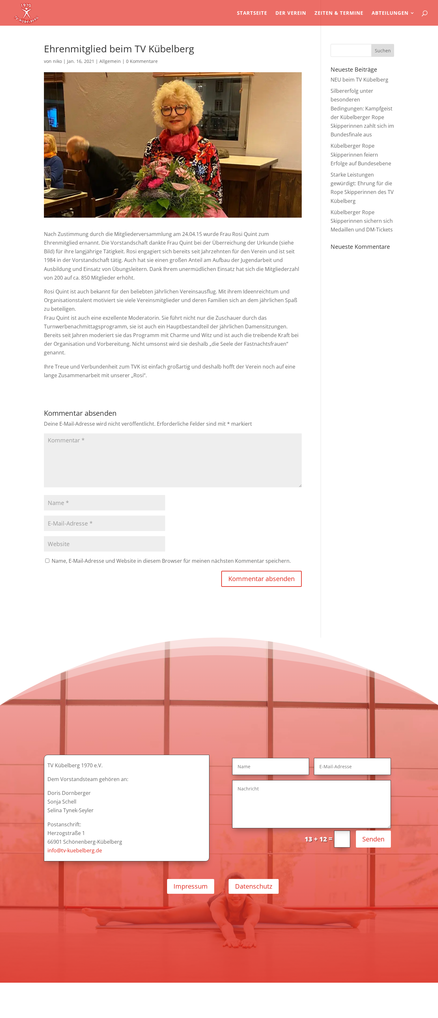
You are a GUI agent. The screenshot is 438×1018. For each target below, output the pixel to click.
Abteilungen (390, 13)
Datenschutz (253, 886)
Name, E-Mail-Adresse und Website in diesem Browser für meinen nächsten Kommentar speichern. (171, 560)
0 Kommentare (142, 61)
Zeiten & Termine (339, 13)
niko (57, 61)
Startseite (252, 13)
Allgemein (110, 61)
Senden (373, 839)
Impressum (190, 886)
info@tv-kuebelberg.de (74, 850)
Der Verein (290, 13)
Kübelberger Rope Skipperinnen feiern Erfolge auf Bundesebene (361, 154)
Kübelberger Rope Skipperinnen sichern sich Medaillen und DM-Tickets (362, 221)
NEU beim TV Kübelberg (359, 79)
